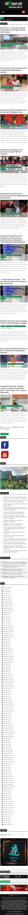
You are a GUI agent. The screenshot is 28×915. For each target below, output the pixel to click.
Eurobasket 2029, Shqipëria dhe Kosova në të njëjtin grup (13, 111)
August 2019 (6, 763)
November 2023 (7, 656)
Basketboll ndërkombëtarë (19, 326)
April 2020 (5, 747)
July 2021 (5, 715)
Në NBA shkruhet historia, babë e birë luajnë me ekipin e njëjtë (13, 322)
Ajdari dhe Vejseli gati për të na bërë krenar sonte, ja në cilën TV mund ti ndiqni (15, 501)
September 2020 (7, 736)
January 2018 (6, 803)
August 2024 (6, 637)
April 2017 (5, 822)
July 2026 (5, 589)
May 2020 (5, 744)
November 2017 (7, 807)
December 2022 (7, 679)
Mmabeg (5, 576)
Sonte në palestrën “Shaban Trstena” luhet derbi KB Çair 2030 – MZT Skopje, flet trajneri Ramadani (13, 389)
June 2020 (5, 742)
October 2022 (6, 684)
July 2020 (5, 740)
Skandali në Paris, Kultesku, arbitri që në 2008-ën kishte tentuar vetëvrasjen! (14, 573)
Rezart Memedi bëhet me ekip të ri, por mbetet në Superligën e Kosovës (14, 350)
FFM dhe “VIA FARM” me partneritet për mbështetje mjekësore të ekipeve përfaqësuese (15, 546)
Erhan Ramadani (16, 427)
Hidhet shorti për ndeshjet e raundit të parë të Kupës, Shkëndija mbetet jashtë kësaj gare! (14, 528)
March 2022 (6, 698)
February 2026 (6, 600)
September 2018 (7, 786)
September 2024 (7, 635)
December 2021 (7, 705)
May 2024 (5, 644)
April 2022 (5, 696)
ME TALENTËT (4, 87)
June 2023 (5, 667)
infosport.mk (3, 365)
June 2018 (5, 793)
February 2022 (6, 700)
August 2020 (6, 738)
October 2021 (6, 709)
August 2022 (6, 688)
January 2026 (6, 602)
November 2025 (7, 606)
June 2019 (5, 768)
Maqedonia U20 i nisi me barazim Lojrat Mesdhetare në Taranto (13, 524)
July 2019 (5, 765)
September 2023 (7, 660)
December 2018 (7, 780)
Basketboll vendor (17, 85)
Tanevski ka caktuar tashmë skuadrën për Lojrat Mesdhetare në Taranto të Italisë (15, 539)
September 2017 (7, 812)
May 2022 (5, 694)
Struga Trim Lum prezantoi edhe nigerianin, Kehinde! (13, 536)
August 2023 (6, 663)
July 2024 (5, 639)
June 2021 (5, 717)
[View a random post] (2, 12)
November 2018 (7, 782)
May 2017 (5, 820)
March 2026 (6, 597)
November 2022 (7, 681)
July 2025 (5, 614)
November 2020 (7, 732)
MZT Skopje (6, 429)
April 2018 (5, 797)
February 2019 (6, 776)
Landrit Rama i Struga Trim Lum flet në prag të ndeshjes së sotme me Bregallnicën (14, 497)
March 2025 (6, 623)
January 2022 (6, 702)
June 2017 (5, 818)
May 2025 (5, 618)
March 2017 (6, 824)
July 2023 (5, 665)
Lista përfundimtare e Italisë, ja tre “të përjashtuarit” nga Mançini (14, 566)
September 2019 (7, 761)
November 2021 (7, 707)
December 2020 (7, 730)
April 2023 (5, 671)
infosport (3, 47)
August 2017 (6, 814)
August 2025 (6, 612)
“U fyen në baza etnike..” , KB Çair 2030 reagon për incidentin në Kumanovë (13, 281)
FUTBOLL (15, 43)
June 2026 (5, 591)
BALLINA (3, 43)
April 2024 (5, 646)
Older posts (5, 434)
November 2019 (7, 757)
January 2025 (6, 627)
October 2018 (6, 784)
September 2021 (7, 711)
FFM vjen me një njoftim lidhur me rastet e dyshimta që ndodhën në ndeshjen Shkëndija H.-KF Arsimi (15, 517)
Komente (9, 45)
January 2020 (6, 753)
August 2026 (6, 587)
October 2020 (6, 734)
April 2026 (5, 595)
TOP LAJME (10, 87)
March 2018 (6, 799)
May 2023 (5, 669)
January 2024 (6, 652)
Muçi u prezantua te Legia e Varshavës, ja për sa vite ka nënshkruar (13, 569)
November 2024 (7, 631)
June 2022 (5, 692)
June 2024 (5, 642)
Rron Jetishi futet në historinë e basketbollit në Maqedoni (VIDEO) (13, 70)
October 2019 (6, 759)
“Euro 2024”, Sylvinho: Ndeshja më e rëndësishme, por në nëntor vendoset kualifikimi (15, 562)
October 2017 (6, 810)
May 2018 (5, 795)
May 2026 (5, 593)
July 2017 (5, 816)
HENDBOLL (21, 43)
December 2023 (7, 654)
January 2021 (6, 728)
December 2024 (7, 629)
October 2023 (6, 658)
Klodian (5, 565)
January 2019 (6, 778)
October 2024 (6, 633)
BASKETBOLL (9, 43)
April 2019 (5, 772)
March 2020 (6, 749)
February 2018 (6, 801)
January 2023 (6, 677)
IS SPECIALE (3, 45)
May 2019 (5, 770)
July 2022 (5, 690)
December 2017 (7, 805)
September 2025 (7, 610)
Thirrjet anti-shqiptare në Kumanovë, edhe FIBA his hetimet (11, 152)
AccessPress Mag (22, 898)
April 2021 (5, 721)
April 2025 (5, 621)
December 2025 (7, 604)
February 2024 (6, 650)
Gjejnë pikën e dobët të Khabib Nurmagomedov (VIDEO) (13, 577)
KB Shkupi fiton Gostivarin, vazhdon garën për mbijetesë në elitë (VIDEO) (14, 195)
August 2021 (6, 713)
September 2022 (7, 686)
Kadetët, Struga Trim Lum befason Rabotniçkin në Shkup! (15, 504)
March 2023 (6, 673)
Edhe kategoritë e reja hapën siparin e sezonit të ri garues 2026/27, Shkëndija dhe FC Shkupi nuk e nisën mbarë (15, 509)
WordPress (10, 898)
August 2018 (6, 789)
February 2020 (6, 751)
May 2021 (5, 719)
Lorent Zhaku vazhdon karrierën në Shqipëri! (14, 532)
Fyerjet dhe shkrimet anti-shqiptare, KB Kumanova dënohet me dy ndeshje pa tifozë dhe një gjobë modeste (12, 239)
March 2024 (6, 648)
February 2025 (6, 625)
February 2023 (6, 675)
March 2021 (6, 723)
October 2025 (6, 608)
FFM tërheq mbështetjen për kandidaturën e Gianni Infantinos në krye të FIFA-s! (14, 543)
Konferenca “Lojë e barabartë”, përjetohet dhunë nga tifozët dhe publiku (13, 30)
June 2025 (5, 616)
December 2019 (7, 755)
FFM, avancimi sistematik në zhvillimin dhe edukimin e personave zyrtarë (13, 512)
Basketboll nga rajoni (11, 125)
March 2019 (6, 774)
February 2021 (6, 726)
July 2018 (5, 791)
